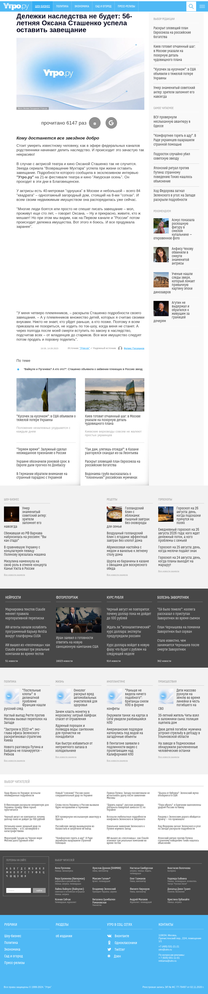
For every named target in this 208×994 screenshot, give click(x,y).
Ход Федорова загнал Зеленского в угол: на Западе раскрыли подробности (179, 827)
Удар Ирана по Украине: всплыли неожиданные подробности (22, 794)
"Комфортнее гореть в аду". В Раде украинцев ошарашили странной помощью (74, 840)
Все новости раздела (14, 575)
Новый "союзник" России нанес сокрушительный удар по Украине (73, 794)
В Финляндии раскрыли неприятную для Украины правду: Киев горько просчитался (26, 807)
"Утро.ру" (84, 348)
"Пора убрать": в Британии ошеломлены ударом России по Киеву (179, 806)
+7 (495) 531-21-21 (169, 946)
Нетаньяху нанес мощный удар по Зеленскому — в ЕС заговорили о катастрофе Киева (22, 828)
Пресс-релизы (126, 6)
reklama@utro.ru (167, 961)
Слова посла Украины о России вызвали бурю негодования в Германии (77, 806)
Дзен (117, 956)
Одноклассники (126, 943)
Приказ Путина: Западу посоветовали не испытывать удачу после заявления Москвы (128, 795)
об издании (64, 936)
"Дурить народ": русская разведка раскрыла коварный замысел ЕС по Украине (126, 807)
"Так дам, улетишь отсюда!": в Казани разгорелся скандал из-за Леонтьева (112, 451)
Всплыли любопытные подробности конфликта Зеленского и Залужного (126, 818)
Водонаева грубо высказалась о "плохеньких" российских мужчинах (111, 476)
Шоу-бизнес (42, 6)
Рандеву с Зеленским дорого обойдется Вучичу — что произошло (179, 818)
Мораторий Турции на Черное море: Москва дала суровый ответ (23, 839)
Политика (62, 6)
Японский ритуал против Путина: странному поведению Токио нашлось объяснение (178, 840)
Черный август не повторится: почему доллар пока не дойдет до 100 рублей (24, 818)
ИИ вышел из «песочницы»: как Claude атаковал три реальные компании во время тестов (128, 840)
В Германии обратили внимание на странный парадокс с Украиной (41, 476)
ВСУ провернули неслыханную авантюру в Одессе (78, 818)
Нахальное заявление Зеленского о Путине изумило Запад (126, 827)
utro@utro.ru (165, 949)
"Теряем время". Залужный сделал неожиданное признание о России (41, 451)
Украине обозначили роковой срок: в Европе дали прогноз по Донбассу (43, 463)
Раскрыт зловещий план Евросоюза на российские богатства (112, 463)
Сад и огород (103, 6)
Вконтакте (122, 936)
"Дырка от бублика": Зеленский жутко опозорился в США (178, 794)
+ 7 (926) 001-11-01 (169, 958)
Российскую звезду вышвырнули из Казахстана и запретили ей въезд (74, 827)
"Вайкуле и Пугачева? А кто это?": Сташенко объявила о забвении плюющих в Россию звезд (83, 369)
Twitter (120, 950)
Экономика (82, 6)
